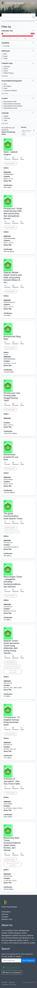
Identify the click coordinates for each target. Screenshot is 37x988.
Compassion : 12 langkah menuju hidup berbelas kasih (12, 721)
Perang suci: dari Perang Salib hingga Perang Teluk (12, 397)
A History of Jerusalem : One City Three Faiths (12, 781)
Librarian (5, 917)
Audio (5, 56)
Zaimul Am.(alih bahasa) (12, 666)
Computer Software (10, 90)
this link (32, 940)
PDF (5, 54)
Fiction (6, 68)
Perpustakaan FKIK (10, 101)
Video (5, 58)
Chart (5, 88)
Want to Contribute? (13, 972)
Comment (7, 159)
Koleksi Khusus (8, 73)
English (6, 116)
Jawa (5, 120)
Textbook (7, 66)
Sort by (23, 127)
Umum (6, 71)
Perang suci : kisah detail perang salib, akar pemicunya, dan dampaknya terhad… (13, 213)
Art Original (7, 86)
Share (22, 159)
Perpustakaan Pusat (10, 108)
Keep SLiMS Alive (12, 968)
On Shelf (6, 46)
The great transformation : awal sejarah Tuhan (13, 516)
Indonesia (7, 118)
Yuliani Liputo (9, 531)
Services (5, 914)
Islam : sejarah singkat (11, 153)
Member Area (7, 919)
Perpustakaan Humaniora (12, 104)
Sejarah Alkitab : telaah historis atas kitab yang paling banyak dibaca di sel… (13, 277)
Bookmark (15, 159)
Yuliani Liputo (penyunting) (13, 671)
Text (5, 84)
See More (5, 76)
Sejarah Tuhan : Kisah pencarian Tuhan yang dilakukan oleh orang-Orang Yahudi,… (11, 646)
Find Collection (28, 960)
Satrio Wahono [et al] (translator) (12, 864)
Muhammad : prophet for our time (11, 457)
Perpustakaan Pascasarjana (13, 106)
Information (6, 912)
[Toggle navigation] (32, 3)
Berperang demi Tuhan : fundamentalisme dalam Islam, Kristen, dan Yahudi (12, 844)
